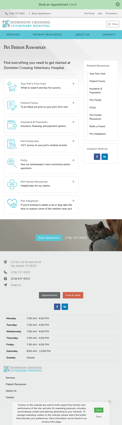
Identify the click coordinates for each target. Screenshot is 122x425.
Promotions (111, 13)
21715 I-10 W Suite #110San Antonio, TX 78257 (26, 264)
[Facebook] (97, 157)
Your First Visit (97, 73)
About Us (82, 34)
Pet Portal (90, 13)
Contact (109, 34)
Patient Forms (97, 81)
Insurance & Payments (95, 90)
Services (13, 34)
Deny (98, 416)
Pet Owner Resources (95, 117)
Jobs (100, 13)
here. (58, 421)
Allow (99, 410)
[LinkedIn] (105, 157)
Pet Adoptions (97, 134)
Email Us (16, 285)
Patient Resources (47, 34)
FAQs (92, 107)
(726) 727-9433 (75, 238)
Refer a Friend (97, 126)
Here (72, 4)
